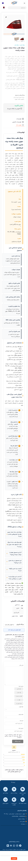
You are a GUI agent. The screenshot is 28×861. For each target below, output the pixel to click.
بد (18, 700)
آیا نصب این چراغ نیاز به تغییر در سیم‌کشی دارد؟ (15, 578)
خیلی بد (18, 703)
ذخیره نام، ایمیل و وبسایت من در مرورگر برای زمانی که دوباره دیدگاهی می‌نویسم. (13, 736)
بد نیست (18, 696)
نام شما (21, 720)
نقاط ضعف (21, 714)
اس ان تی (16, 612)
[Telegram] (20, 845)
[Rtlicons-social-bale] (8, 845)
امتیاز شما (21, 686)
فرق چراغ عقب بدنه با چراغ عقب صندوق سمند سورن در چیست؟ (14, 544)
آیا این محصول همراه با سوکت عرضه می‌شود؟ (15, 553)
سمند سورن (15, 616)
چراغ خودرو (22, 45)
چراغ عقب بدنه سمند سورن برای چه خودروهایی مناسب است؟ (14, 534)
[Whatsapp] (14, 845)
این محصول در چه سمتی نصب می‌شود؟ (15, 562)
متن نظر (21, 665)
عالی (18, 689)
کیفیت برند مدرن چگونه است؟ (15, 570)
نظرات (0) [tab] (18, 125)
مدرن (17, 608)
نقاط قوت (21, 707)
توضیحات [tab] (18, 119)
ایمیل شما (21, 728)
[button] (6, 17)
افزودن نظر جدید (8, 624)
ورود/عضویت (4, 7)
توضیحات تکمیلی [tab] (16, 122)
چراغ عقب (16, 45)
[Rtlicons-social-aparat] (11, 845)
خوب (18, 692)
